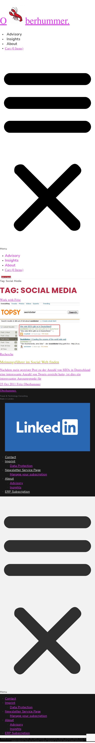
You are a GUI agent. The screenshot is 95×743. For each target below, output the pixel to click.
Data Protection (21, 466)
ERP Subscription (17, 491)
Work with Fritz (10, 300)
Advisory (12, 255)
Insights (11, 260)
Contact (10, 457)
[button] (47, 152)
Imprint (10, 461)
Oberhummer (8, 390)
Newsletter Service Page (23, 470)
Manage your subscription (28, 474)
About (12, 43)
